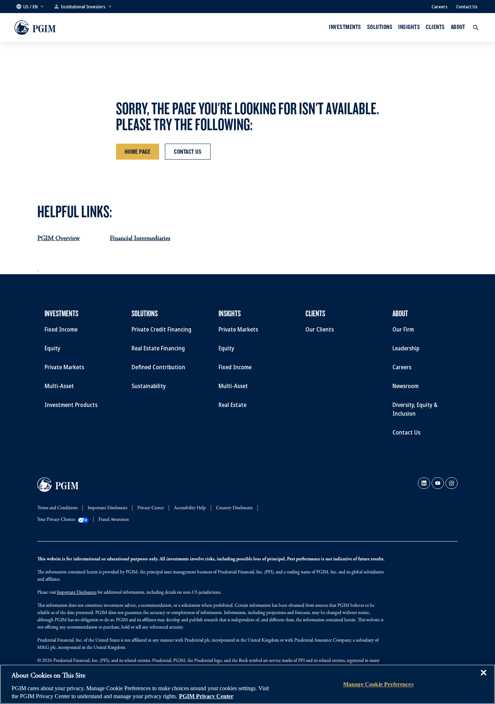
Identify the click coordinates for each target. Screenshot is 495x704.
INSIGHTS (409, 26)
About (458, 26)
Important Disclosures (76, 592)
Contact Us (467, 6)
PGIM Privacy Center (206, 696)
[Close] (483, 678)
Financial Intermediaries (140, 238)
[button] (30, 6)
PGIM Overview (58, 238)
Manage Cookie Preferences (378, 684)
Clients (435, 26)
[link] (424, 483)
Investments (345, 26)
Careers (440, 6)
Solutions (379, 26)
